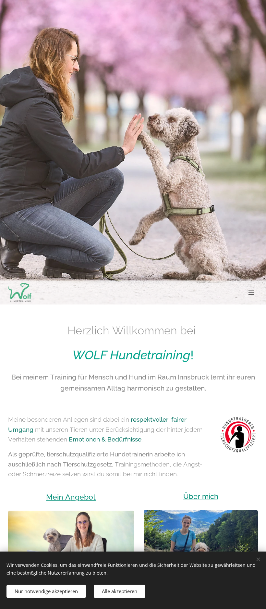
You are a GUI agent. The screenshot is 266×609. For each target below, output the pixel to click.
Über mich (200, 496)
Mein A (58, 496)
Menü (251, 292)
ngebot (83, 496)
